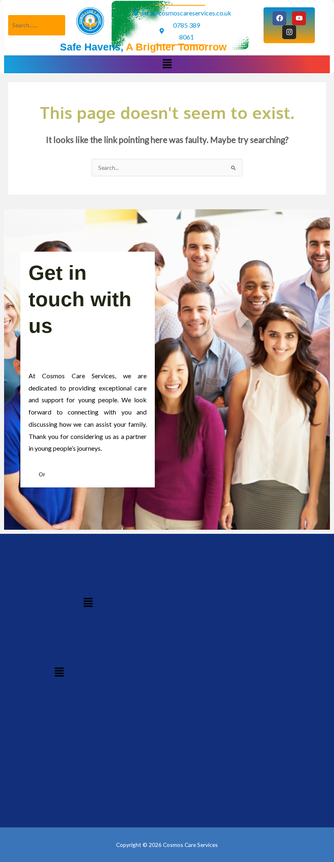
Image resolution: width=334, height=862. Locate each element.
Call (34, 474)
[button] (167, 64)
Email (52, 474)
